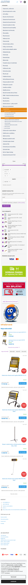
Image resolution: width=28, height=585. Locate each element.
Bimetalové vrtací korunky (9, 30)
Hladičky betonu (6, 90)
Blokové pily (5, 60)
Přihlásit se (6, 205)
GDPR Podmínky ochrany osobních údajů (8, 540)
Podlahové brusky (7, 76)
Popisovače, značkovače (8, 8)
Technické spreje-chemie (8, 141)
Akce (6, 171)
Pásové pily (5, 65)
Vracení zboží (3, 521)
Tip (6, 175)
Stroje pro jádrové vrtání (8, 82)
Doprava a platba (4, 517)
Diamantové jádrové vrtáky (9, 25)
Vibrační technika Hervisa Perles (10, 93)
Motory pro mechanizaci (8, 106)
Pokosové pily (6, 41)
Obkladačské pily (6, 52)
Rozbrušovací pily (7, 71)
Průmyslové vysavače (7, 84)
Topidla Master (6, 109)
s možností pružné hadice (9, 116)
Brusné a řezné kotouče (8, 17)
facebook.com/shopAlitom (7, 506)
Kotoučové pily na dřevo (8, 44)
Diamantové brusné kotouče (9, 22)
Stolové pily (5, 55)
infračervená (7, 118)
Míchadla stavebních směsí (9, 138)
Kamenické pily (6, 57)
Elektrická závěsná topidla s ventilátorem (12, 119)
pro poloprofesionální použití (10, 113)
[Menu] (24, 2)
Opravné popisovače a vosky (9, 11)
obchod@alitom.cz (6, 502)
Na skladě (8, 169)
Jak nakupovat (3, 535)
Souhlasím (13, 581)
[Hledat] (17, 2)
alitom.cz (4, 507)
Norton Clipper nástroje (5, 543)
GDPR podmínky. (21, 202)
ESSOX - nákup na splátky (5, 541)
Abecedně (24, 351)
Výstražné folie (6, 149)
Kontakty (2, 523)
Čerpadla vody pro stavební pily (10, 63)
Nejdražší (18, 351)
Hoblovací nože (6, 38)
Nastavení (13, 577)
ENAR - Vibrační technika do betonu (11, 95)
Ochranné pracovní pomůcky (9, 147)
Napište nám (3, 538)
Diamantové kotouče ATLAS (9, 155)
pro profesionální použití (9, 114)
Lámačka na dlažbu (7, 87)
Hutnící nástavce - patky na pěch (10, 103)
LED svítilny (5, 14)
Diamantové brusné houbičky (9, 27)
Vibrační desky (6, 98)
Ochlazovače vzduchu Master (9, 130)
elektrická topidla (7, 111)
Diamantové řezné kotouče (9, 19)
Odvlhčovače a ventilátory (8, 133)
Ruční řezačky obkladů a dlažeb (10, 49)
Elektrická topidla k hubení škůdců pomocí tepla (13, 121)
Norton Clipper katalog (8, 152)
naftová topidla (7, 126)
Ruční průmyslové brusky (8, 79)
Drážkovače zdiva (7, 68)
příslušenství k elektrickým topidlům (11, 124)
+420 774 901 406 (6, 504)
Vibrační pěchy (6, 101)
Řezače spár (5, 74)
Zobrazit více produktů (13, 347)
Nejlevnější (12, 351)
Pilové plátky (6, 33)
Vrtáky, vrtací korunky (7, 46)
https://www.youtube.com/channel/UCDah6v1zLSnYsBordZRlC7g (14, 509)
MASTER (7, 181)
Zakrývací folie (6, 144)
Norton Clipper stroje (4, 544)
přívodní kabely (7, 123)
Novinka (7, 173)
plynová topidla (7, 128)
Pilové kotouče (6, 36)
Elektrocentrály (6, 136)
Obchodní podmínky (4, 519)
